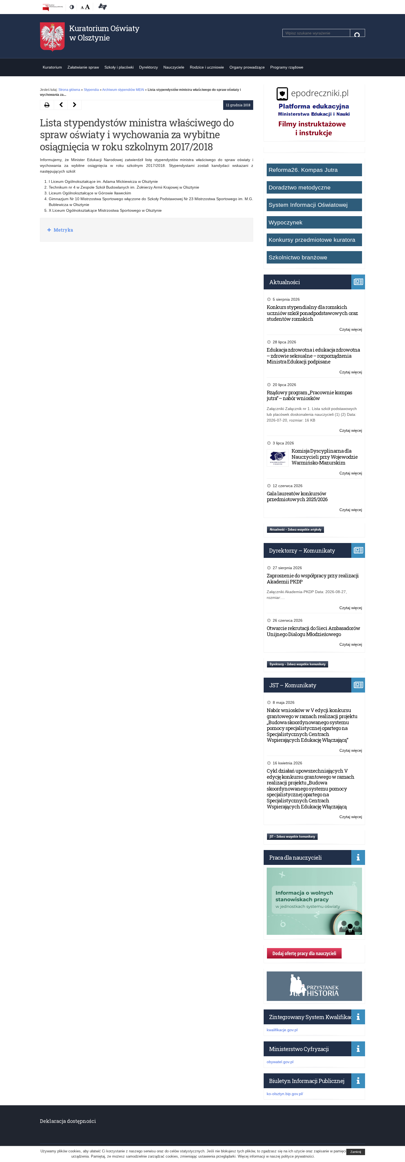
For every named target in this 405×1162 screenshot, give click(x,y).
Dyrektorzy (148, 67)
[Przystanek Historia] (314, 998)
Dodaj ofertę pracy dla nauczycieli (304, 953)
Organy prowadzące (247, 67)
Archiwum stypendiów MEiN (123, 90)
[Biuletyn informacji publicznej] (53, 7)
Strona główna (69, 90)
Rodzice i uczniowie (207, 67)
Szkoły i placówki (119, 67)
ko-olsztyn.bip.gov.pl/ (285, 1094)
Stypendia (91, 90)
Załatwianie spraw (83, 67)
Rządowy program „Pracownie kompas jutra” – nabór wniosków (309, 395)
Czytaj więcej (350, 329)
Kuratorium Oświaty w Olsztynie (104, 33)
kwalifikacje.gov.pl (282, 1030)
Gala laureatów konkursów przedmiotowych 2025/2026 (297, 496)
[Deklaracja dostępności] (101, 7)
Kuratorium (52, 67)
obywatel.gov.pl (280, 1062)
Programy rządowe (286, 67)
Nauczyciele (173, 67)
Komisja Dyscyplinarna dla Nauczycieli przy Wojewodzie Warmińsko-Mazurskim (324, 456)
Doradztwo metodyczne (300, 187)
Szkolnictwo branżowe (298, 257)
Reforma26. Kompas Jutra (303, 170)
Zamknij (355, 1151)
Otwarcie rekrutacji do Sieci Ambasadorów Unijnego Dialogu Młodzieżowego (313, 631)
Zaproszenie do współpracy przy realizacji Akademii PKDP (313, 578)
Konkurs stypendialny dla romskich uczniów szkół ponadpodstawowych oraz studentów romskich (312, 313)
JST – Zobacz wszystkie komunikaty (292, 836)
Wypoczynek (286, 222)
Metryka (63, 230)
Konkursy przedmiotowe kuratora (312, 240)
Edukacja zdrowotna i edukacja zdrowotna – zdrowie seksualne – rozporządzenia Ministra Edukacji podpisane (313, 355)
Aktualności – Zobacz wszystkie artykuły (295, 529)
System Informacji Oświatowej (308, 205)
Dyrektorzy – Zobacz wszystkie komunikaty (297, 664)
